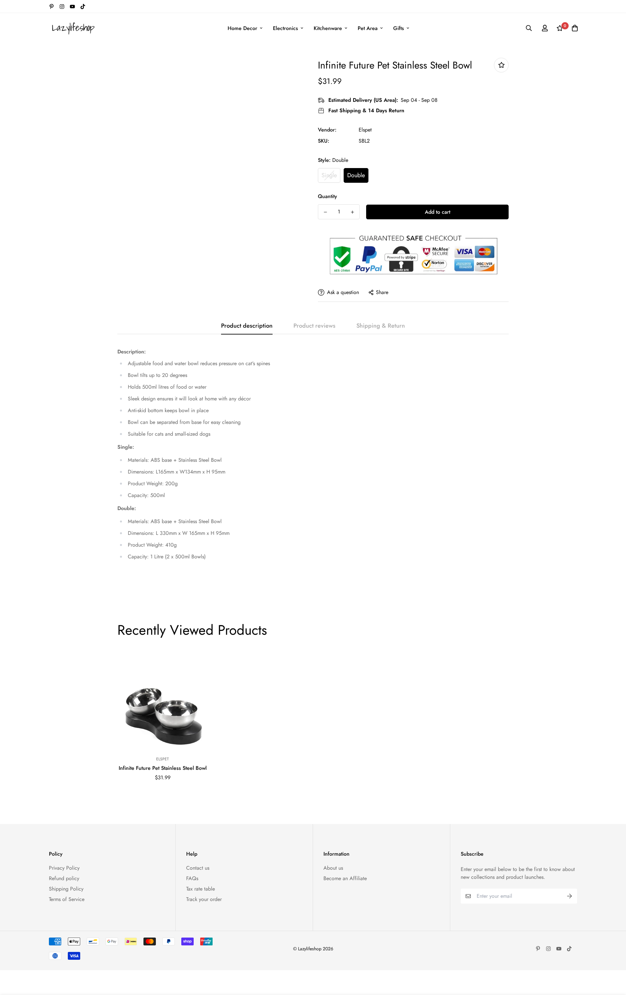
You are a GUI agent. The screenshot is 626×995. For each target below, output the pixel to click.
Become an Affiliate (345, 878)
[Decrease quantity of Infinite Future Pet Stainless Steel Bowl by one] (325, 212)
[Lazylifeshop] (72, 28)
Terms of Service (66, 899)
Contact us (197, 868)
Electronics (285, 28)
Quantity (327, 196)
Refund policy (64, 878)
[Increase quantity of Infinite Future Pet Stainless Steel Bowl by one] (352, 212)
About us (333, 868)
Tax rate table (200, 889)
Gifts (398, 28)
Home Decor (242, 28)
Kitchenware (328, 28)
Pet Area (368, 28)
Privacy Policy (64, 868)
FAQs (192, 878)
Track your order (204, 899)
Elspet (365, 129)
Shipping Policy (66, 889)
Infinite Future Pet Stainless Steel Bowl (163, 768)
